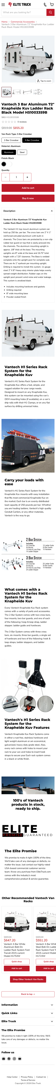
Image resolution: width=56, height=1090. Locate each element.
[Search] (50, 12)
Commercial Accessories (23, 22)
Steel (22, 152)
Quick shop (17, 961)
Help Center (12, 1077)
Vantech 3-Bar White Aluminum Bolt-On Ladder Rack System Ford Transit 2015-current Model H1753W (17, 950)
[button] (28, 211)
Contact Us (41, 1077)
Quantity (5, 170)
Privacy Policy (27, 1077)
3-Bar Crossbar (32, 140)
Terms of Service (28, 1080)
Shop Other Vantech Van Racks (28, 979)
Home (4, 22)
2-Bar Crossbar (11, 140)
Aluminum (8, 152)
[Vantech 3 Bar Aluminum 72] (6, 92)
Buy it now (28, 198)
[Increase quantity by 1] (27, 177)
